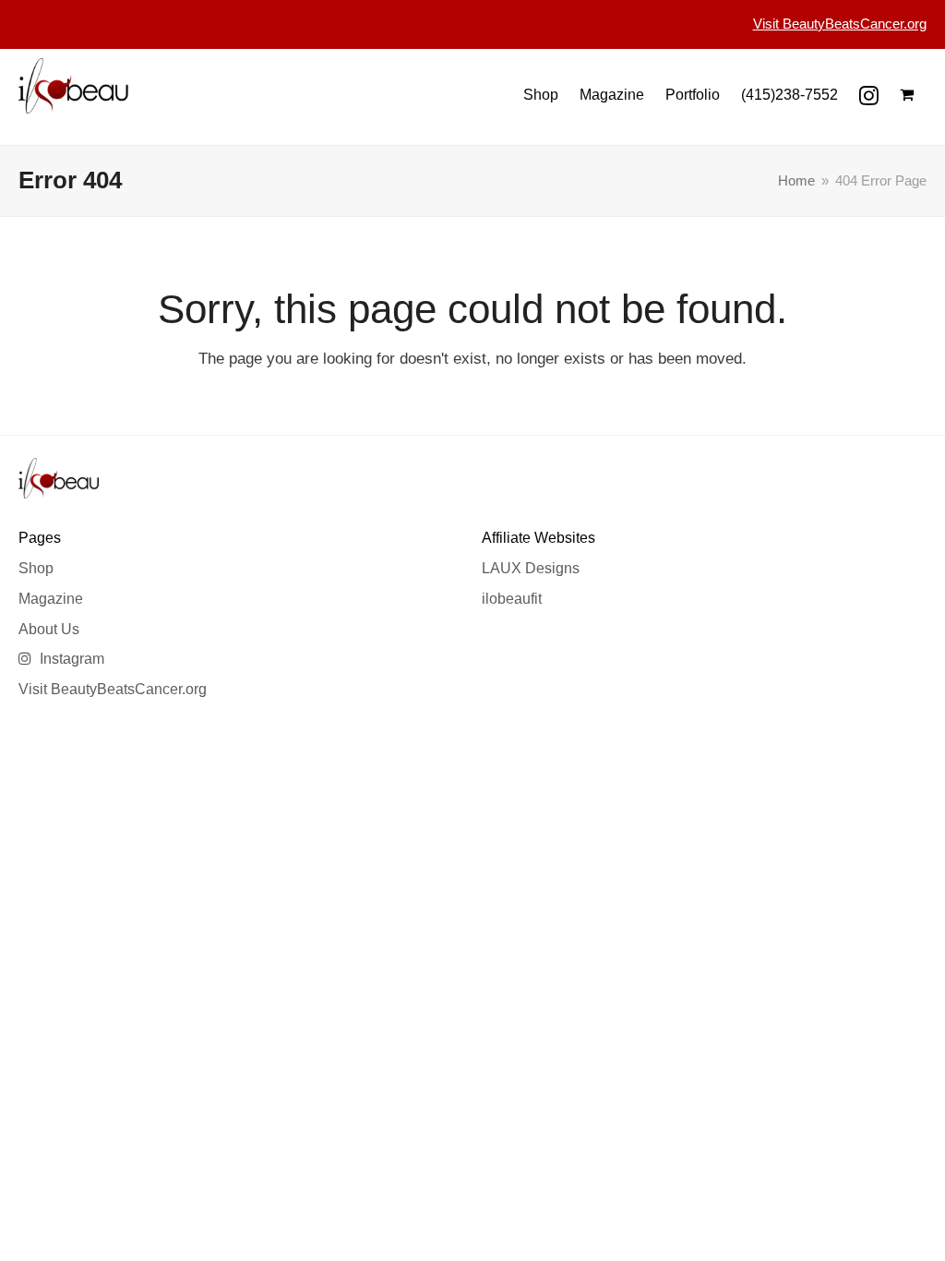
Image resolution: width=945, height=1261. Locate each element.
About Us (48, 629)
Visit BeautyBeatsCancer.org (112, 689)
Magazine (50, 598)
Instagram (70, 659)
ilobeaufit (512, 598)
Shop (36, 568)
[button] (906, 95)
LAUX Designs (531, 568)
